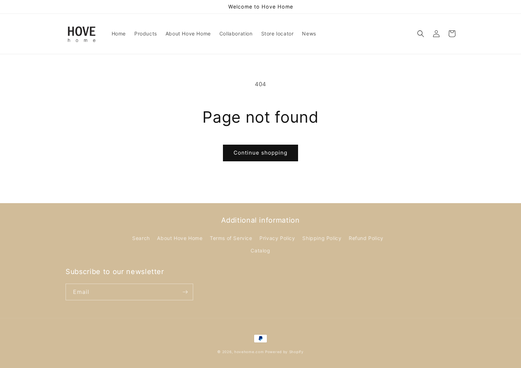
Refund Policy (366, 238)
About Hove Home (179, 238)
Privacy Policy (277, 238)
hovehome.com (249, 352)
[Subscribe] (185, 292)
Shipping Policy (321, 238)
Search (141, 238)
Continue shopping (260, 152)
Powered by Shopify (284, 352)
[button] (420, 33)
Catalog (260, 250)
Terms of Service (231, 238)
